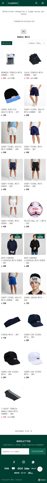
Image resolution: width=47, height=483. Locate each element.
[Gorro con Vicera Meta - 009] (35, 358)
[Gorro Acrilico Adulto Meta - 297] (12, 96)
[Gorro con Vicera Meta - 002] (12, 358)
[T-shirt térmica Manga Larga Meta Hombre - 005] (12, 395)
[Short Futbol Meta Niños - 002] (35, 170)
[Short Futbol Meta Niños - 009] (12, 207)
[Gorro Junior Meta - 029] (35, 283)
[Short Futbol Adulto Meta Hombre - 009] (12, 133)
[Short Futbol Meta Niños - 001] (35, 133)
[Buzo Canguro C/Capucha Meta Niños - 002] (35, 244)
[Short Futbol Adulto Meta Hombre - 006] (12, 283)
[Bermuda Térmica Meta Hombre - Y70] (12, 58)
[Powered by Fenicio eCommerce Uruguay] (42, 480)
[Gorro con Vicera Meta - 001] (35, 321)
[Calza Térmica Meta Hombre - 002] (35, 58)
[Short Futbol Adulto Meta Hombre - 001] (35, 96)
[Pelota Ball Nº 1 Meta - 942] (35, 207)
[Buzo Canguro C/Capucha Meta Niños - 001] (12, 244)
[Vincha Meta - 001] (12, 321)
